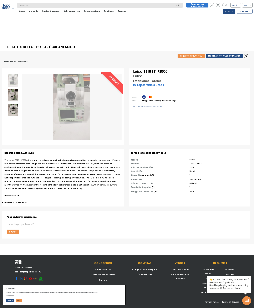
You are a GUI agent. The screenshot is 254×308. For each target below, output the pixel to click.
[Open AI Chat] (246, 300)
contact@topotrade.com (28, 271)
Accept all (10, 300)
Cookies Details (10, 295)
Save (18, 300)
